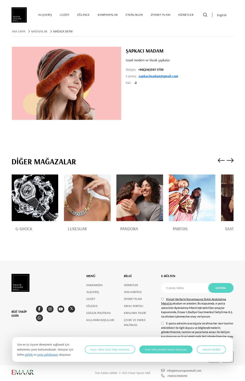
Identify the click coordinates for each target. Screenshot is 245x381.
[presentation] (221, 161)
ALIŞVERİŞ (45, 14)
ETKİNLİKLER (134, 14)
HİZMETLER (186, 14)
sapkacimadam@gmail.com (158, 76)
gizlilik (29, 354)
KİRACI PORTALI (133, 306)
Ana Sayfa (18, 31)
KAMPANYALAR (108, 14)
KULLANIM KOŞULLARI (100, 320)
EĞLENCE (83, 14)
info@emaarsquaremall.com (184, 370)
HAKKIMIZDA (94, 285)
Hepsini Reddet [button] (211, 349)
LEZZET (64, 14)
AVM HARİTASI (133, 292)
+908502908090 (177, 376)
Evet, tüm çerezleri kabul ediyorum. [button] (166, 349)
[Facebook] (39, 309)
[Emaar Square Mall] (19, 15)
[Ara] (205, 15)
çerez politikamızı (47, 354)
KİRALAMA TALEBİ (135, 313)
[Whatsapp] (39, 318)
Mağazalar (39, 31)
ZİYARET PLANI (160, 14)
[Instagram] (50, 309)
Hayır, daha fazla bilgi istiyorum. (110, 349)
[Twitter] (71, 309)
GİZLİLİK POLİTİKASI (98, 313)
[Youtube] (60, 309)
